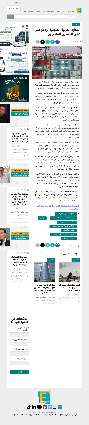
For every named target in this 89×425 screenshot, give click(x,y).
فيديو (43, 11)
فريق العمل (64, 415)
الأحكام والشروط (50, 415)
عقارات (30, 11)
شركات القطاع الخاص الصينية (63, 226)
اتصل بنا (15, 415)
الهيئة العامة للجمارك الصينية (63, 217)
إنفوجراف (50, 11)
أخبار (64, 11)
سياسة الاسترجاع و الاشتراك (31, 415)
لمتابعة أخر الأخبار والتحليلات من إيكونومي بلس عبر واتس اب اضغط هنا (57, 207)
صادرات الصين (68, 230)
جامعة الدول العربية (67, 222)
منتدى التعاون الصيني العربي (63, 234)
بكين (42, 217)
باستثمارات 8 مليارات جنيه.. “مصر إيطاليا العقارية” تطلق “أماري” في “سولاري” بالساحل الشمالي (19, 199)
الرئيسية (71, 11)
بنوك (24, 11)
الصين (62, 107)
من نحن (74, 415)
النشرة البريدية (14, 9)
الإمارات (73, 125)
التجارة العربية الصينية (66, 213)
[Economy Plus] (79, 10)
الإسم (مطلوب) (23, 359)
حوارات (58, 11)
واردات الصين (69, 238)
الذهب (37, 11)
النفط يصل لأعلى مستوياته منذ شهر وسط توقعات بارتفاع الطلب (69, 288)
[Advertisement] (41, 332)
